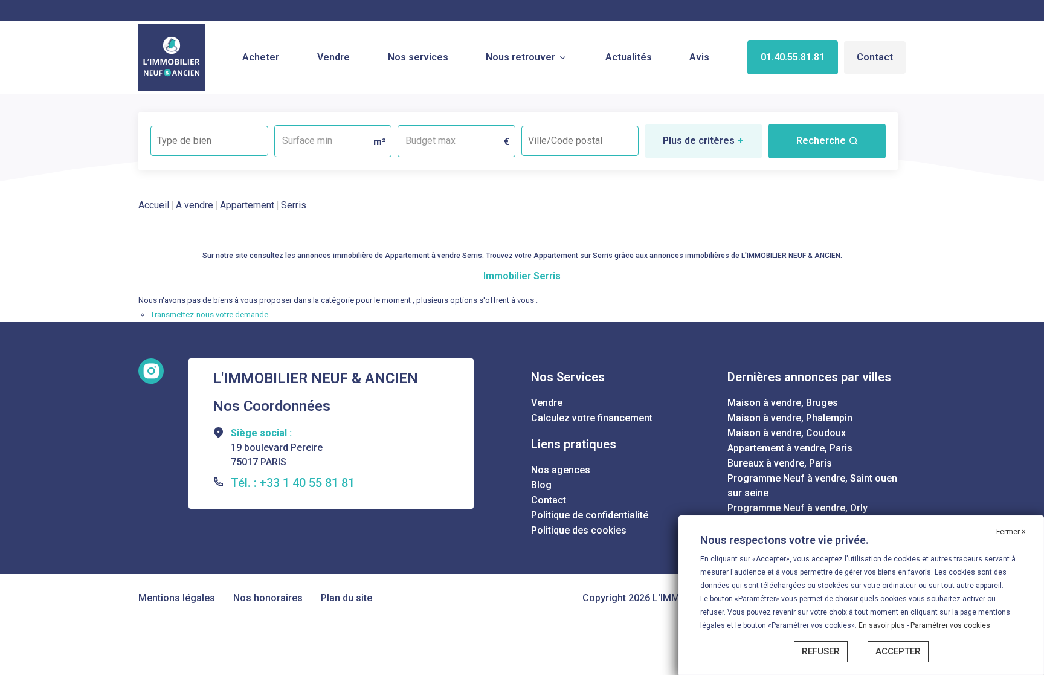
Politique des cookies (579, 530)
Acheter (260, 57)
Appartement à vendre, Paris (789, 448)
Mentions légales (176, 598)
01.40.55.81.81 (793, 57)
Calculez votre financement (591, 418)
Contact (875, 57)
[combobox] (209, 141)
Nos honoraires (268, 598)
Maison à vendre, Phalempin (789, 418)
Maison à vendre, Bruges (782, 403)
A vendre (194, 205)
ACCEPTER (898, 651)
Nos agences (560, 470)
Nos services (418, 57)
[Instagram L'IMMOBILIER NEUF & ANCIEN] (151, 371)
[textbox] (209, 136)
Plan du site (346, 598)
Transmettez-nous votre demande (209, 314)
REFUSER (821, 651)
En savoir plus (883, 625)
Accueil (153, 205)
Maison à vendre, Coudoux (786, 433)
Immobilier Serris (522, 276)
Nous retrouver (520, 57)
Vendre (333, 57)
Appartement (247, 205)
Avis (699, 57)
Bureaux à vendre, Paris (779, 463)
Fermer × (1010, 532)
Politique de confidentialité (589, 515)
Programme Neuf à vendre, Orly (797, 508)
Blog (541, 485)
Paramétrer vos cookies (950, 625)
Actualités (628, 57)
